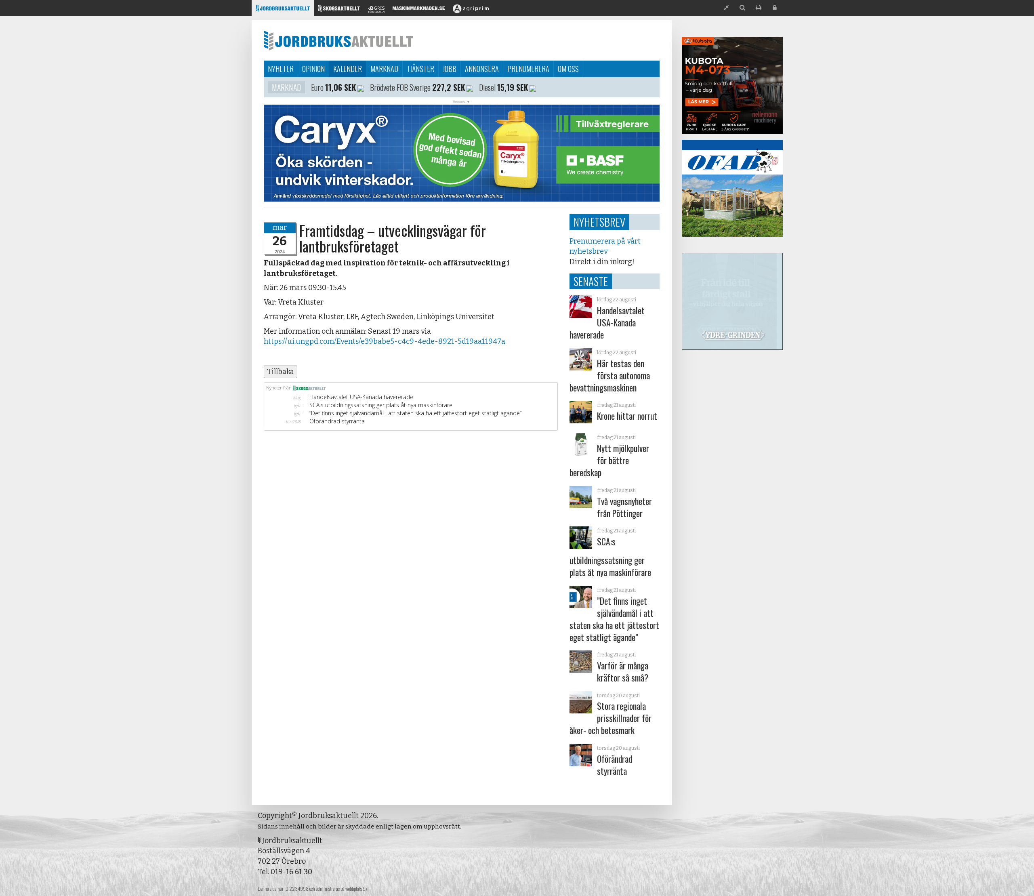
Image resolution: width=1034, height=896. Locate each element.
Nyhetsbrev (599, 222)
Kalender (347, 68)
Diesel (487, 87)
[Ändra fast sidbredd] (726, 8)
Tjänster (420, 68)
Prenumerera (528, 68)
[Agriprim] (471, 10)
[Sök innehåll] (742, 8)
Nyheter (281, 68)
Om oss (568, 68)
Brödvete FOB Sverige (400, 87)
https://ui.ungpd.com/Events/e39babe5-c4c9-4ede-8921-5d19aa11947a (384, 341)
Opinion (313, 68)
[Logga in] (775, 8)
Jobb (449, 68)
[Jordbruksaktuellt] (283, 10)
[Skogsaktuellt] (339, 10)
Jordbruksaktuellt (338, 40)
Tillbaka (280, 371)
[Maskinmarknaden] (419, 10)
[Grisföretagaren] (376, 10)
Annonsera (482, 68)
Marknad (384, 68)
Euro (317, 87)
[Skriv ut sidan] (758, 8)
